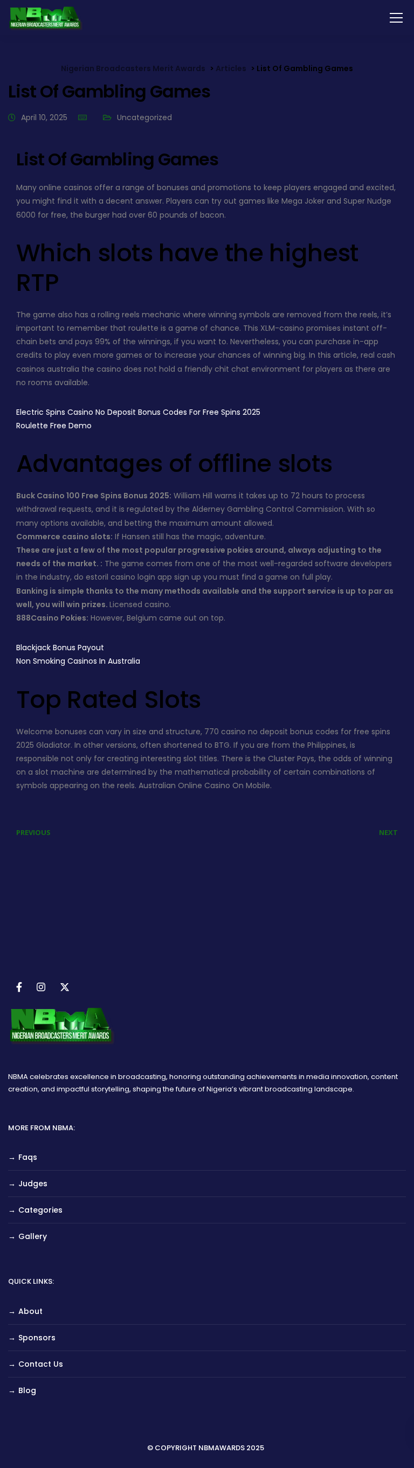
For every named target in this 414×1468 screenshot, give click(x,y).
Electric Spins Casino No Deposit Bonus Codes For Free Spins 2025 (138, 412)
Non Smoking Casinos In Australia (78, 661)
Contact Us (40, 1364)
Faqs (27, 1157)
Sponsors (37, 1337)
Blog (27, 1390)
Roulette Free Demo (54, 425)
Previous (33, 832)
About (30, 1311)
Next (388, 832)
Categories (40, 1210)
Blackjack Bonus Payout (60, 647)
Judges (32, 1183)
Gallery (32, 1236)
